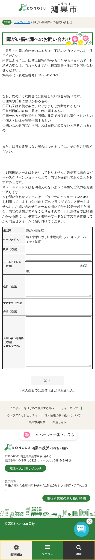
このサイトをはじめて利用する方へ (32, 408)
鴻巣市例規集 (37, 422)
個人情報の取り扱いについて (63, 415)
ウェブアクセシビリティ (22, 415)
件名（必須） (10, 311)
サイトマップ (69, 408)
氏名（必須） (10, 249)
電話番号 (13, 303)
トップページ (22, 22)
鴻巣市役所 (50, 448)
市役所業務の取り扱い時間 (66, 498)
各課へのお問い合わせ (25, 468)
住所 (10, 286)
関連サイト (59, 422)
